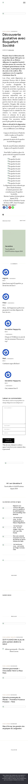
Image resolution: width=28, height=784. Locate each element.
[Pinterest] (10, 207)
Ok (13, 781)
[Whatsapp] (12, 207)
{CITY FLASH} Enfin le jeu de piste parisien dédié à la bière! (13, 642)
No (15, 781)
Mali (4, 358)
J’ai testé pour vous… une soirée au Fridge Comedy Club (19, 546)
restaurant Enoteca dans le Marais (14, 80)
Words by (8, 50)
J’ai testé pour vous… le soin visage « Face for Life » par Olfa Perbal (18, 529)
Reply (4, 280)
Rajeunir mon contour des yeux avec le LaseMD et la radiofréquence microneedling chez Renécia (19, 510)
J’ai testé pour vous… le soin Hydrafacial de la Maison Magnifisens (19, 520)
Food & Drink (6, 31)
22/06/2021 (14, 723)
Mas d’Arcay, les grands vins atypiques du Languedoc (13, 727)
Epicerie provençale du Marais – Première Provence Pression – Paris (14, 699)
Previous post (7, 220)
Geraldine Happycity (13, 329)
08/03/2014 (11, 303)
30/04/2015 (20, 637)
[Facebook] (4, 207)
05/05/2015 (14, 666)
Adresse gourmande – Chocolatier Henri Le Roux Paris (13, 670)
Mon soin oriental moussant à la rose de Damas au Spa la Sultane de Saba (19, 538)
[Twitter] (7, 207)
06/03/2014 (14, 31)
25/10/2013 (14, 695)
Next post (22, 220)
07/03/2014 (10, 358)
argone (5, 278)
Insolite (13, 637)
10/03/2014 (13, 278)
